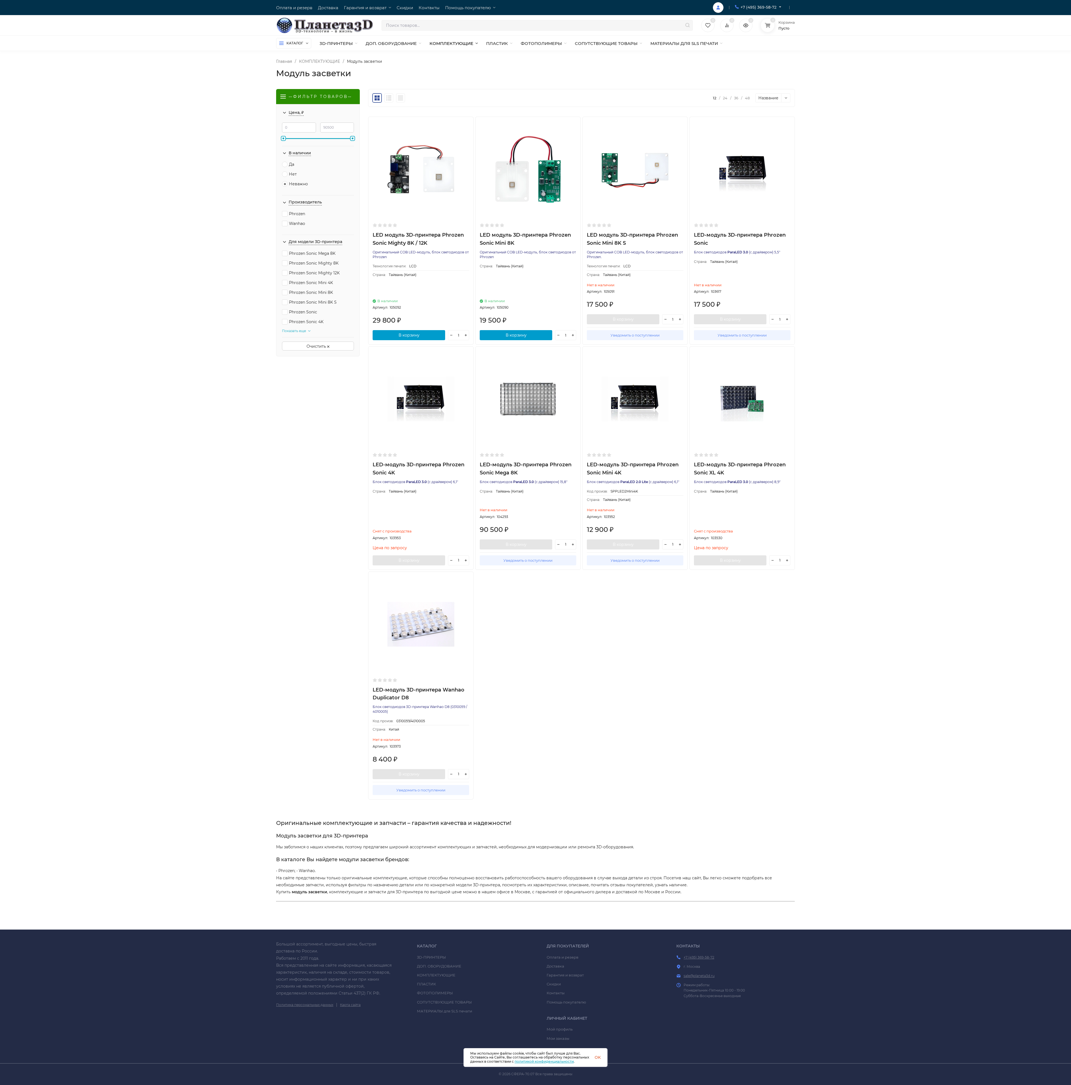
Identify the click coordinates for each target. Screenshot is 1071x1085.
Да (291, 164)
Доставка (555, 966)
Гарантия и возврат (565, 975)
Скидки (554, 984)
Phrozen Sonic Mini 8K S (313, 302)
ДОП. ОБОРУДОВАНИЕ (439, 966)
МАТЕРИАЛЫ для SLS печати (444, 1011)
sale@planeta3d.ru (699, 976)
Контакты (556, 993)
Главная (284, 61)
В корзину (409, 335)
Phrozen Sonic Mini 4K (311, 282)
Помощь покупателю (566, 1002)
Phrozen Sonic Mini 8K (311, 292)
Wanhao (297, 223)
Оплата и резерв (562, 957)
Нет (293, 174)
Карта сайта (350, 1005)
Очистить (317, 346)
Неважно (298, 183)
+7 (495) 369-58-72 (758, 7)
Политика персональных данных (304, 1005)
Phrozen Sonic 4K (306, 321)
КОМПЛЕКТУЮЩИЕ (319, 61)
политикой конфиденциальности (544, 1061)
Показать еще (294, 331)
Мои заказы (558, 1038)
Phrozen (297, 213)
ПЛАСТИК (426, 984)
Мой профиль (560, 1029)
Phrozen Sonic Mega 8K (312, 253)
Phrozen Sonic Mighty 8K (314, 263)
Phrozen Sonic (303, 312)
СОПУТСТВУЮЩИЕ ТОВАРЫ (444, 1002)
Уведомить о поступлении (635, 335)
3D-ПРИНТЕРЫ (431, 957)
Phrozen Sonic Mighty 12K (314, 272)
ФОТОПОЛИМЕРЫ (435, 993)
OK (598, 1057)
